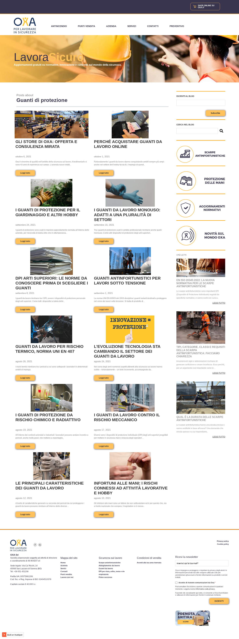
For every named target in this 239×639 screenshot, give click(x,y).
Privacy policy (223, 541)
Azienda (111, 26)
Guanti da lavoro (106, 568)
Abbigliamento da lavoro (109, 566)
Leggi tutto (25, 173)
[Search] (221, 131)
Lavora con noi (66, 577)
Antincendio (59, 26)
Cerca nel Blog (185, 125)
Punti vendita (86, 26)
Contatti (153, 26)
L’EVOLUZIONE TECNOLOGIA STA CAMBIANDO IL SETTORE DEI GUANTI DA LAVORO (127, 351)
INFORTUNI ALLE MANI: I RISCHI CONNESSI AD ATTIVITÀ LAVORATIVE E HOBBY (131, 488)
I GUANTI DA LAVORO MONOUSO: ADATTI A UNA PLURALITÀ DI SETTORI (127, 215)
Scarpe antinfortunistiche (109, 563)
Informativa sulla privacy (205, 589)
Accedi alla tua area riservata (149, 563)
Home (63, 563)
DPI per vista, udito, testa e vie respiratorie (112, 572)
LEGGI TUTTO (218, 303)
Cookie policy (223, 544)
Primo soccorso (105, 577)
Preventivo (177, 26)
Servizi (131, 26)
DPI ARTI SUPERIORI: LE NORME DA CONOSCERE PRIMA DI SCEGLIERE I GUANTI (51, 283)
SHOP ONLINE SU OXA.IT (206, 6)
